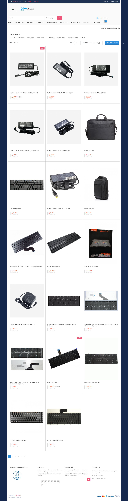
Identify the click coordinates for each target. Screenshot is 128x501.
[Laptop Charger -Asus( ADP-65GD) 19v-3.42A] (27, 301)
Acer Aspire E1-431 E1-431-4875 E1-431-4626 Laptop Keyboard (61, 325)
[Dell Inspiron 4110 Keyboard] (64, 417)
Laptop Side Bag (89, 151)
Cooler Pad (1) (40, 38)
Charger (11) (30, 38)
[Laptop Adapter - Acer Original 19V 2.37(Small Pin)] (27, 69)
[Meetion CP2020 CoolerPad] (101, 243)
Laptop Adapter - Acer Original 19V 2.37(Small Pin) (24, 93)
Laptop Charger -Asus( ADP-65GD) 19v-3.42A (22, 324)
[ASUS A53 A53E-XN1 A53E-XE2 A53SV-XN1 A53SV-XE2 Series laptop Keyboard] (27, 359)
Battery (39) (21, 38)
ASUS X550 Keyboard (53, 382)
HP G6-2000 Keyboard (53, 267)
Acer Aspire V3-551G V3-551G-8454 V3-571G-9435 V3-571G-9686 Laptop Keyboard (101, 325)
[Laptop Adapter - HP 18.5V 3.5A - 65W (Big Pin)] (64, 69)
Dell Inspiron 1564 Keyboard (92, 382)
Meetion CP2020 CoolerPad (92, 267)
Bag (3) (13, 38)
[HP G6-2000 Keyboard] (64, 243)
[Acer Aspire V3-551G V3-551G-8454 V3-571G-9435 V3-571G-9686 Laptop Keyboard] (101, 301)
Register (106, 18)
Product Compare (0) (112, 43)
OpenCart (18, 495)
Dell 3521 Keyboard (15, 209)
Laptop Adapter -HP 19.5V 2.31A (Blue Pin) (58, 151)
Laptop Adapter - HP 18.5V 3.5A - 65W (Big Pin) (60, 93)
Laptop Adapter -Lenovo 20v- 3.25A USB (58, 209)
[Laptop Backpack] (101, 185)
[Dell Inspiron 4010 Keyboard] (27, 417)
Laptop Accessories (18, 28)
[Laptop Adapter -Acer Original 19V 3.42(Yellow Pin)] (27, 127)
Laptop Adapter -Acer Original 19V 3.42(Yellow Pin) (24, 151)
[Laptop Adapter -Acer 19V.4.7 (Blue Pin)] (101, 69)
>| (24, 456)
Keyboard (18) (61, 38)
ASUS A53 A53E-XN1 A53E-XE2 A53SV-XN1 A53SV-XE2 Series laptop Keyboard (25, 383)
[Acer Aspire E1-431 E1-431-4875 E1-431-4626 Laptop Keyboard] (64, 301)
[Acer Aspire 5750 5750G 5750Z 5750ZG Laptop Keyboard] (27, 243)
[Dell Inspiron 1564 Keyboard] (101, 359)
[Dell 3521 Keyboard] (27, 185)
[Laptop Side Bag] (101, 127)
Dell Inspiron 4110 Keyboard (55, 440)
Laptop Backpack (89, 209)
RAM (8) (83, 38)
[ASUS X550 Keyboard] (64, 359)
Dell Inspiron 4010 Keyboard (18, 440)
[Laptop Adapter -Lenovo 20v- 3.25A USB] (64, 185)
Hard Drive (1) (50, 38)
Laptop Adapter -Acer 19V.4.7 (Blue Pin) (95, 93)
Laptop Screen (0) (73, 38)
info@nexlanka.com (32, 2)
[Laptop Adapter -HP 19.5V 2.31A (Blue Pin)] (64, 127)
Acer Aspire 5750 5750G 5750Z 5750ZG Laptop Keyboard (26, 267)
